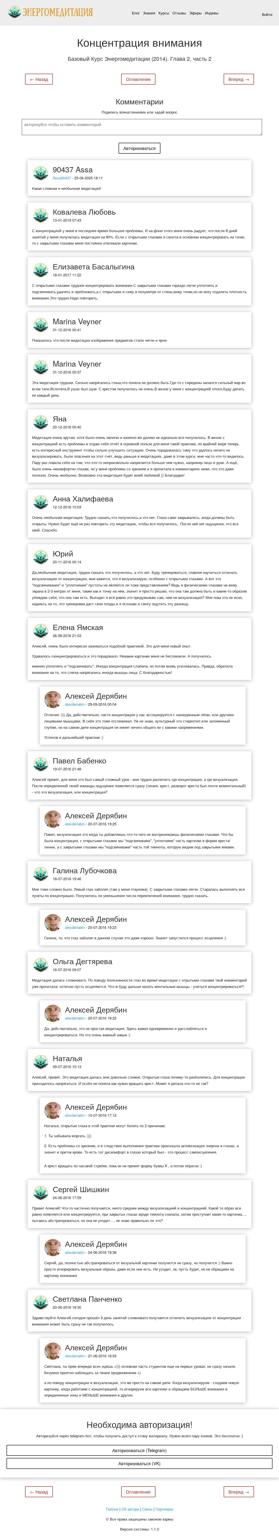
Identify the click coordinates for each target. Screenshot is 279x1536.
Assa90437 (62, 177)
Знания (149, 12)
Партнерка (164, 1509)
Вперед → (238, 79)
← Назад (39, 79)
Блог (136, 12)
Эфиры (195, 12)
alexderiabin (75, 704)
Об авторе (130, 1509)
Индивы (211, 12)
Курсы (163, 12)
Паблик (112, 1509)
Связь (147, 1509)
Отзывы (179, 12)
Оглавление (138, 79)
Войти (267, 14)
